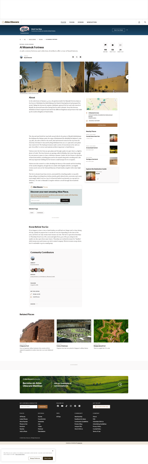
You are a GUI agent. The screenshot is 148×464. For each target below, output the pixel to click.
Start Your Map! (118, 30)
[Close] (52, 451)
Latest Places (24, 419)
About (95, 416)
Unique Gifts (78, 426)
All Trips (58, 416)
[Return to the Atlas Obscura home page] (11, 22)
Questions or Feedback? (74, 443)
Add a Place (23, 431)
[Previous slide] (20, 77)
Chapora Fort (24, 346)
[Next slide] (128, 77)
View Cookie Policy (20, 454)
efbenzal (49, 276)
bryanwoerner (35, 264)
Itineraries (41, 421)
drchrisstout (42, 276)
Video (40, 426)
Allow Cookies (47, 458)
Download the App (102, 406)
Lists (39, 424)
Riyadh (98, 173)
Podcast (40, 429)
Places (22, 413)
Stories (40, 416)
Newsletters (41, 431)
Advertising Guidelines (99, 424)
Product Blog (78, 424)
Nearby (22, 429)
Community (79, 413)
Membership (78, 416)
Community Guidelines (81, 421)
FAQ (94, 419)
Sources (33, 304)
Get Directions (102, 125)
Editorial (41, 413)
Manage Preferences (35, 458)
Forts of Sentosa (62, 346)
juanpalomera (35, 276)
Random (22, 426)
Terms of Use (66, 203)
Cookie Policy (97, 429)
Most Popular (24, 421)
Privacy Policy (59, 203)
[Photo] (113, 138)
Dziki (53, 276)
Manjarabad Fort (100, 346)
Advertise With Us (98, 421)
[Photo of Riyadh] (90, 176)
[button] (105, 45)
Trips (58, 413)
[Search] (145, 22)
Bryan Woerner (28, 57)
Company (96, 413)
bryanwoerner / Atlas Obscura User (29, 93)
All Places (22, 416)
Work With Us (79, 429)
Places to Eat (23, 424)
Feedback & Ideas (80, 419)
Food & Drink (42, 419)
